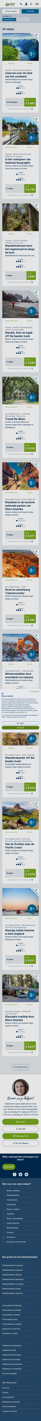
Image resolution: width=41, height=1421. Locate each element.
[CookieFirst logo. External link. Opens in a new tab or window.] (2, 694)
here (25, 712)
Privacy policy (34, 691)
